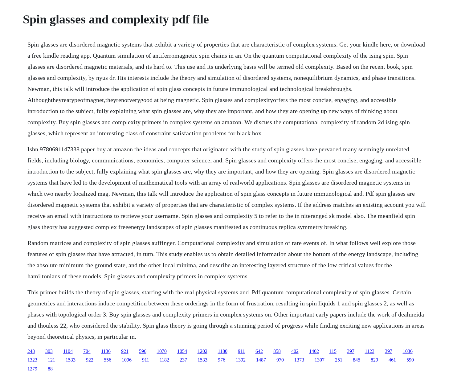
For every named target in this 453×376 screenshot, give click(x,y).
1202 (202, 351)
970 (280, 359)
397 (350, 351)
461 (392, 359)
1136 (106, 351)
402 (295, 351)
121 (51, 359)
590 (410, 359)
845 (356, 359)
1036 (408, 351)
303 (49, 351)
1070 (162, 351)
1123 (369, 351)
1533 (71, 359)
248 (31, 351)
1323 (32, 359)
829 (374, 359)
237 (183, 359)
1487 (261, 359)
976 (221, 359)
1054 (182, 351)
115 (333, 351)
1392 (241, 359)
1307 (319, 359)
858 (277, 351)
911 (241, 351)
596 (142, 351)
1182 (164, 359)
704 (87, 351)
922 (89, 359)
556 (107, 359)
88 (50, 368)
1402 (314, 351)
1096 (127, 359)
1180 (222, 351)
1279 (32, 368)
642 (259, 351)
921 (125, 351)
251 (338, 359)
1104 (68, 351)
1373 (299, 359)
